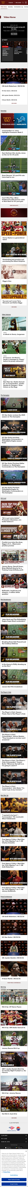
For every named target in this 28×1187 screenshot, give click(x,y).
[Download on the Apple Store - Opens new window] (8, 1148)
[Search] (23, 2)
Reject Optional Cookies (14, 1179)
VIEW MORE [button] (14, 103)
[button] (14, 33)
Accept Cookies (14, 1184)
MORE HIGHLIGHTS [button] (14, 205)
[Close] (26, 1151)
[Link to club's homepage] (3, 2)
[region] (14, 1168)
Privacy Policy (6, 1172)
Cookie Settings (14, 1175)
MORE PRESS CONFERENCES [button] (14, 982)
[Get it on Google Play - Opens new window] (19, 1148)
